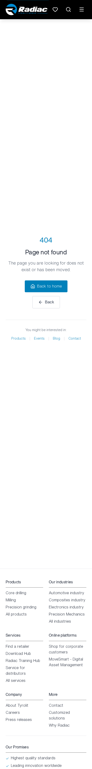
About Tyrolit (17, 705)
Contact (74, 338)
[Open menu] (81, 9)
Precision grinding (21, 607)
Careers (13, 712)
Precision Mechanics (67, 614)
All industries (60, 621)
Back (49, 302)
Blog (56, 338)
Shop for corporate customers (66, 649)
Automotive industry (66, 593)
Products (18, 338)
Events (39, 338)
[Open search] (68, 9)
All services (15, 680)
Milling (11, 600)
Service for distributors (16, 670)
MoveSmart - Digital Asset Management (66, 662)
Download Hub (18, 653)
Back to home (49, 286)
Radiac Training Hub (23, 660)
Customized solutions (59, 715)
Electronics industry (66, 607)
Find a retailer (17, 646)
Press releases (19, 719)
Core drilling (16, 593)
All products (16, 614)
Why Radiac (59, 725)
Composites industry (67, 600)
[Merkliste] (55, 9)
